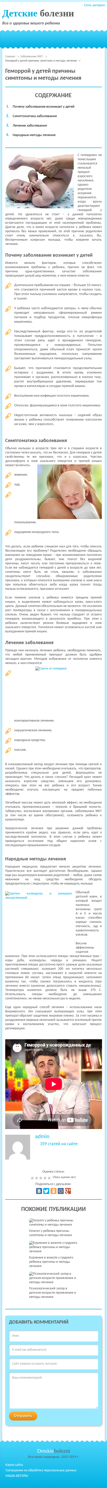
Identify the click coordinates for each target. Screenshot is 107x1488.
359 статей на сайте (59, 1144)
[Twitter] (46, 1191)
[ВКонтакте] (39, 1191)
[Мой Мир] (61, 1191)
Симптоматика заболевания (35, 116)
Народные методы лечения (34, 135)
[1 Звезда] (33, 1178)
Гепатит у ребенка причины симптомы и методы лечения (50, 1233)
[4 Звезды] (46, 1178)
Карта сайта (14, 1465)
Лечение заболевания (30, 126)
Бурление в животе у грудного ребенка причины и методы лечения (51, 1262)
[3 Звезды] (41, 1178)
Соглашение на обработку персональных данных (40, 1470)
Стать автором (94, 5)
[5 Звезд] (50, 1178)
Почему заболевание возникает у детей (43, 107)
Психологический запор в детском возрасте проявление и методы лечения (52, 1293)
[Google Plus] (68, 1191)
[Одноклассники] (53, 1191)
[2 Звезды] (37, 1178)
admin (42, 1137)
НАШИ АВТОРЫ (16, 1476)
